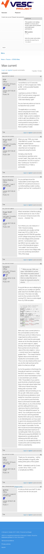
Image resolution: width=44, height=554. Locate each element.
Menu (3, 53)
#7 (41, 487)
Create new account (7, 17)
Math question (29, 32)
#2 (41, 137)
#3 (41, 177)
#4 (41, 209)
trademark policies (7, 537)
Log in (3, 70)
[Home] (17, 5)
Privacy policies (6, 544)
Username (5, 12)
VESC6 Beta (16, 59)
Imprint (3, 547)
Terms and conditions (8, 540)
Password (18, 12)
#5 (41, 264)
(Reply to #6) (18, 487)
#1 (41, 76)
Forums (8, 59)
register (9, 70)
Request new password (18, 17)
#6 (41, 455)
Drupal (29, 532)
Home (3, 59)
